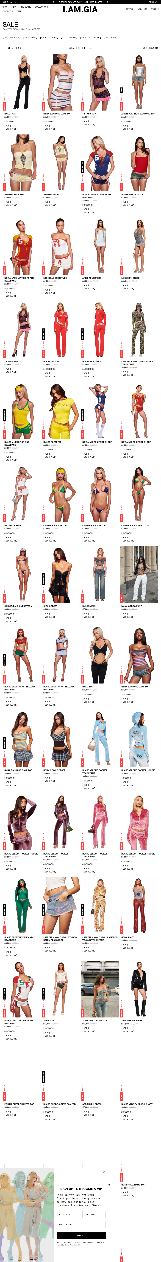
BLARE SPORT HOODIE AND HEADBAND (18, 939)
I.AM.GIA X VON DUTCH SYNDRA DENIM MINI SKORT (60, 939)
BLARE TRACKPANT (92, 362)
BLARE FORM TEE (52, 442)
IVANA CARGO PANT (131, 606)
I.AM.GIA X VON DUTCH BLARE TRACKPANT (137, 363)
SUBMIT (81, 1235)
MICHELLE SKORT (13, 526)
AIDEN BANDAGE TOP (132, 195)
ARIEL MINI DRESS (91, 278)
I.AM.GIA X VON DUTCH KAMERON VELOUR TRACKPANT (100, 939)
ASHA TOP (48, 1021)
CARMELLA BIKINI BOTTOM (135, 526)
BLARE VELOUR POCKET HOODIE (138, 770)
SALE (19, 11)
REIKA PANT (127, 937)
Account (153, 2)
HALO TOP (87, 687)
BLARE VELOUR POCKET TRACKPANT (94, 771)
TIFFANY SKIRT (12, 362)
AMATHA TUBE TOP (14, 195)
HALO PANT (10, 114)
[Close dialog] (104, 1172)
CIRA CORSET (50, 606)
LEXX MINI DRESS (130, 278)
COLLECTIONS (41, 7)
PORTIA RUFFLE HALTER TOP (19, 1104)
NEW (14, 7)
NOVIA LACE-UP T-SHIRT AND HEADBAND (97, 196)
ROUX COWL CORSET (54, 770)
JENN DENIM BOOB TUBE (95, 1021)
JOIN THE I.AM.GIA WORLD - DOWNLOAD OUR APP (80, 2)
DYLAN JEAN (89, 606)
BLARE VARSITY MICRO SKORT (137, 1104)
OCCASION (8, 11)
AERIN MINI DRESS (91, 1104)
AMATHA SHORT (51, 195)
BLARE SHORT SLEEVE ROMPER (59, 1104)
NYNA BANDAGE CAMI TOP (57, 114)
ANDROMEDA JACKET (132, 1021)
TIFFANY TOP (89, 114)
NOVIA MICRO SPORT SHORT (97, 442)
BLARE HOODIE (51, 362)
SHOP (5, 7)
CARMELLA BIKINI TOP (55, 526)
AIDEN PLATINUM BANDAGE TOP (138, 114)
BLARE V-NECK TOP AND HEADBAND (17, 443)
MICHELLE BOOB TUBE (55, 278)
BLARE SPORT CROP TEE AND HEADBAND (19, 688)
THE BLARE (25, 7)
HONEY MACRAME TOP (133, 1185)
